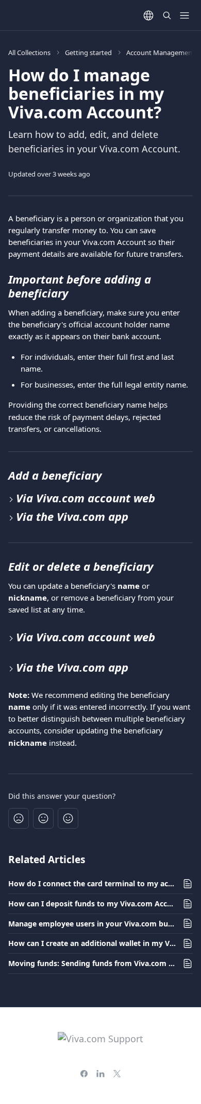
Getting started (88, 52)
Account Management (160, 52)
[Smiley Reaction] (68, 818)
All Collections (29, 52)
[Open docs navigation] (184, 15)
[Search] (167, 15)
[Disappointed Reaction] (18, 818)
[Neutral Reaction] (43, 818)
